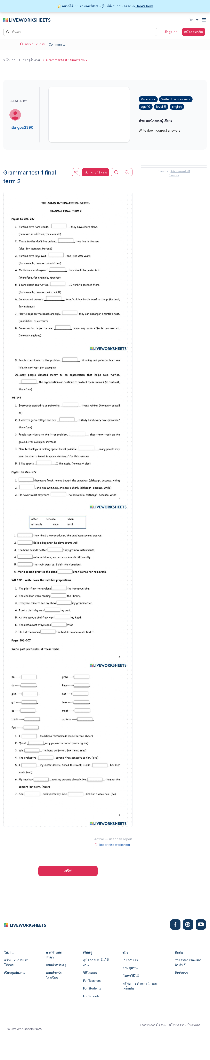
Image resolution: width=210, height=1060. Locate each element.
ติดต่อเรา (181, 973)
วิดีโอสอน (90, 973)
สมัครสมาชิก (193, 32)
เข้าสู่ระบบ (170, 32)
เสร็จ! (68, 871)
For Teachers (92, 980)
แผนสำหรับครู (56, 965)
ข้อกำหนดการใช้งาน (152, 1025)
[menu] (204, 19)
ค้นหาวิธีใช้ (130, 975)
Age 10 (145, 107)
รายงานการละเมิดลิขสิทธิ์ (188, 962)
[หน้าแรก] (26, 20)
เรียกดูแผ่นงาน (14, 973)
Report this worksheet (114, 844)
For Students (92, 988)
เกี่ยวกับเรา (130, 960)
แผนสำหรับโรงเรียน (54, 975)
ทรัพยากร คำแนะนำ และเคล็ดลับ (140, 985)
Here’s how (144, 6)
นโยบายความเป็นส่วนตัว (184, 1025)
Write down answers (175, 99)
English (177, 107)
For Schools (91, 996)
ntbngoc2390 (21, 127)
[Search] (8, 31)
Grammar (148, 99)
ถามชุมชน (130, 968)
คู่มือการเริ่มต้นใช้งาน (96, 962)
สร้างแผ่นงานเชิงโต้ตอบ (16, 962)
